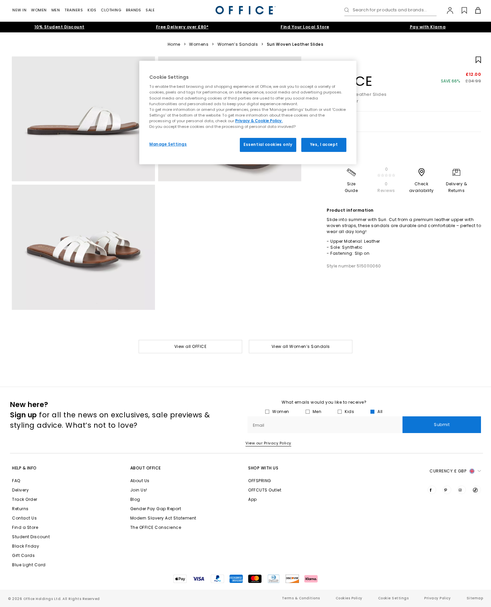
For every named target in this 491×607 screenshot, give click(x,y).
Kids (92, 10)
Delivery (20, 490)
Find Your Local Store (305, 27)
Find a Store (25, 527)
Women (39, 10)
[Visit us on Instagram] (461, 489)
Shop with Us (263, 468)
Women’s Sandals (237, 44)
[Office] (245, 10)
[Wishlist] (460, 10)
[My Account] (446, 10)
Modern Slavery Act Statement (163, 518)
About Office (145, 468)
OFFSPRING (259, 480)
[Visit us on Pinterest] (447, 489)
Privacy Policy (437, 598)
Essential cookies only (268, 144)
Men (55, 10)
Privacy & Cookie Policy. (259, 121)
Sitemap (475, 598)
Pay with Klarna (428, 27)
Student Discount (31, 537)
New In (19, 10)
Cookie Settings (393, 598)
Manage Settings (168, 144)
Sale (150, 10)
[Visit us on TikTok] (476, 489)
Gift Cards (23, 555)
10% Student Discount (59, 27)
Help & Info (24, 468)
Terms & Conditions (301, 598)
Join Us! (138, 490)
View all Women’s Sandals (301, 346)
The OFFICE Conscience (155, 527)
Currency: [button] (448, 471)
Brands (133, 10)
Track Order (24, 499)
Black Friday (25, 546)
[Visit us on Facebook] (432, 489)
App (252, 499)
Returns (20, 509)
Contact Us (24, 518)
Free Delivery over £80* (182, 27)
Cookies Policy (349, 598)
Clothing (111, 10)
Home (174, 44)
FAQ (16, 480)
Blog (135, 499)
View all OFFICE (190, 346)
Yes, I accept (324, 144)
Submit (442, 424)
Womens (198, 44)
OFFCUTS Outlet (264, 490)
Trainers (73, 10)
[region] (247, 112)
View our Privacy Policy (268, 443)
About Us (140, 480)
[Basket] (474, 10)
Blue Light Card (29, 565)
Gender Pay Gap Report (155, 509)
